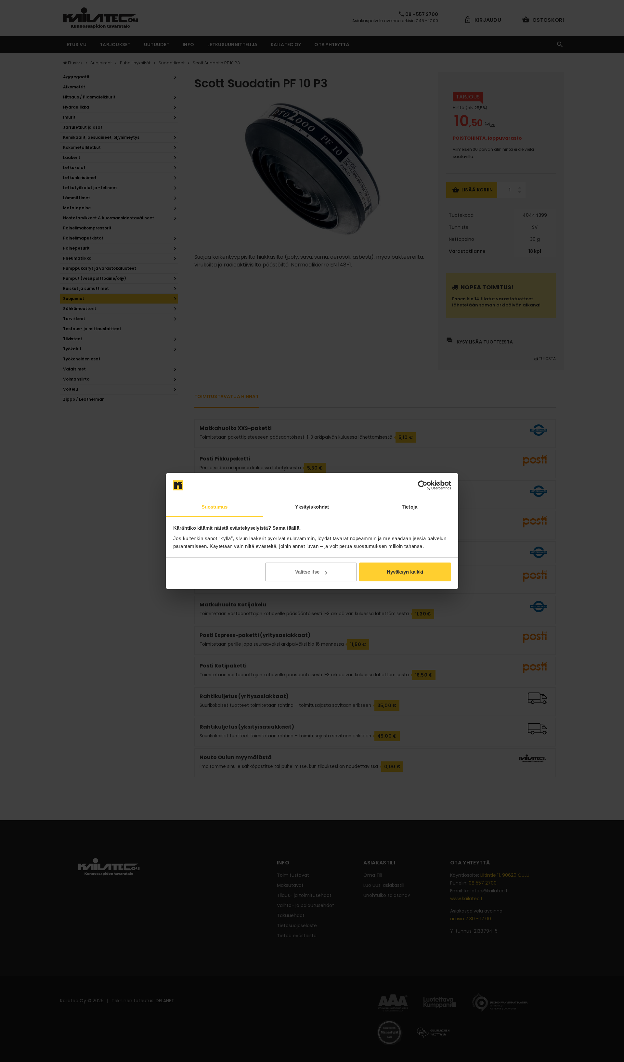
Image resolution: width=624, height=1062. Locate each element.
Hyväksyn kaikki (405, 572)
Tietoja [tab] (409, 507)
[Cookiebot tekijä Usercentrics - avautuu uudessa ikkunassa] (422, 485)
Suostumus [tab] (215, 507)
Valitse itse (307, 572)
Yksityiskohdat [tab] (312, 507)
